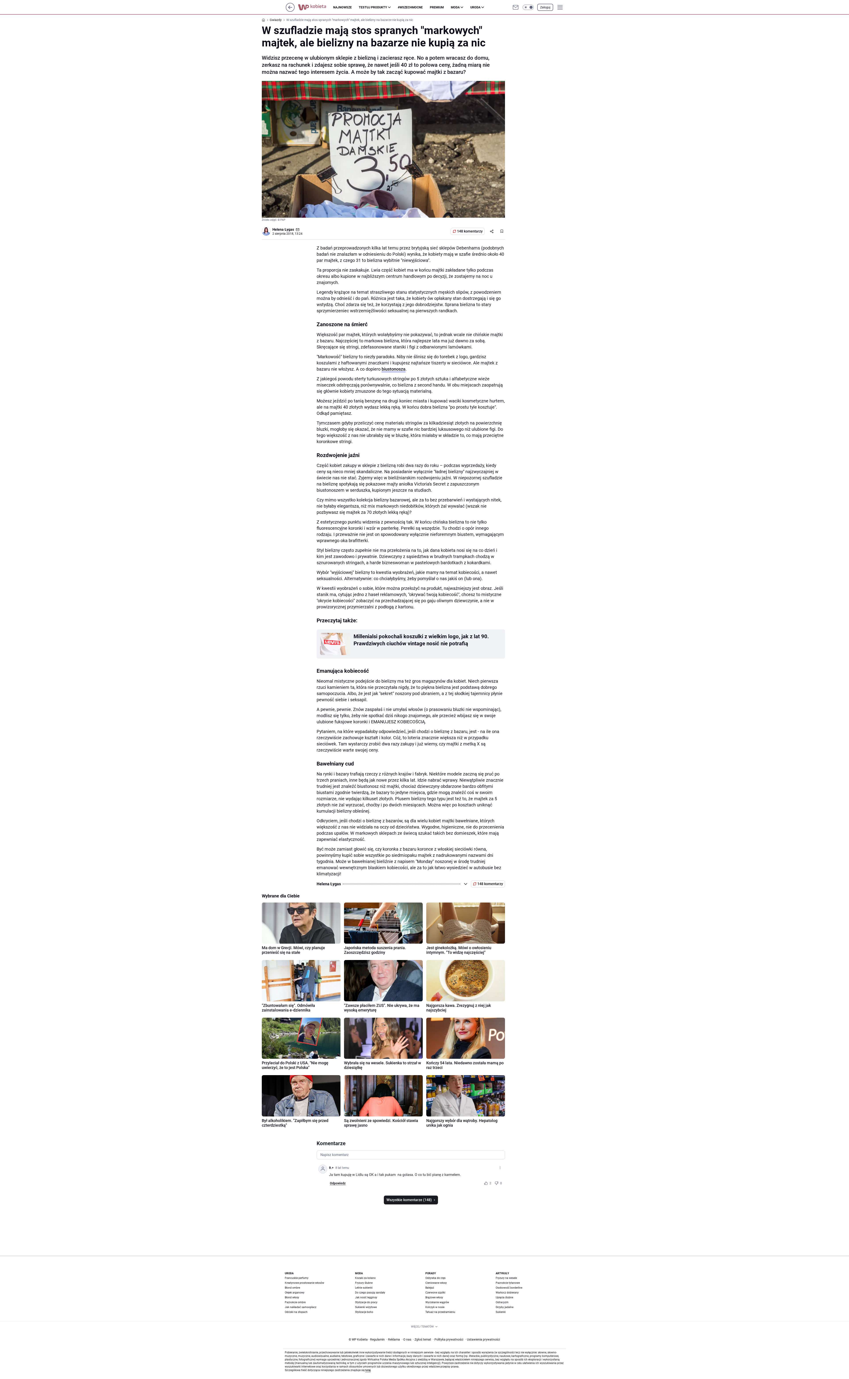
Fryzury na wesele (506, 1278)
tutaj (368, 1370)
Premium (437, 7)
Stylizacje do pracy (366, 1302)
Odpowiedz (338, 1183)
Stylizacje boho (364, 1312)
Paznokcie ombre (295, 1302)
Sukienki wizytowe (366, 1307)
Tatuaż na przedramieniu (440, 1312)
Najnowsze (342, 7)
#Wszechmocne (410, 7)
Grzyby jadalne (504, 1307)
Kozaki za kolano (365, 1278)
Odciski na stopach (296, 1312)
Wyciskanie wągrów (437, 1302)
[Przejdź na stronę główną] (290, 10)
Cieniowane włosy (436, 1282)
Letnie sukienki (364, 1287)
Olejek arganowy (294, 1292)
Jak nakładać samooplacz (300, 1307)
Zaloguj (545, 7)
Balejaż (429, 1287)
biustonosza (393, 369)
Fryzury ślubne (364, 1282)
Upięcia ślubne (504, 1297)
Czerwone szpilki (435, 1292)
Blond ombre (292, 1287)
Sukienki (501, 1312)
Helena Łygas (283, 229)
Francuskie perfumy (296, 1278)
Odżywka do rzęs (435, 1278)
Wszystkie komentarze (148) (409, 1200)
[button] (528, 7)
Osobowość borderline (509, 1287)
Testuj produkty (373, 7)
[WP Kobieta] (315, 7)
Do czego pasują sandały (370, 1292)
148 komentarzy (470, 231)
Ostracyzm (502, 1302)
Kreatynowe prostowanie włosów (304, 1282)
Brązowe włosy (434, 1297)
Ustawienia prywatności (482, 1339)
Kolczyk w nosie (434, 1307)
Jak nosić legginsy (366, 1297)
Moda (455, 7)
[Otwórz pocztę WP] (515, 7)
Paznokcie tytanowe (508, 1282)
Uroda (475, 7)
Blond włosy (292, 1297)
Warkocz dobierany (507, 1292)
